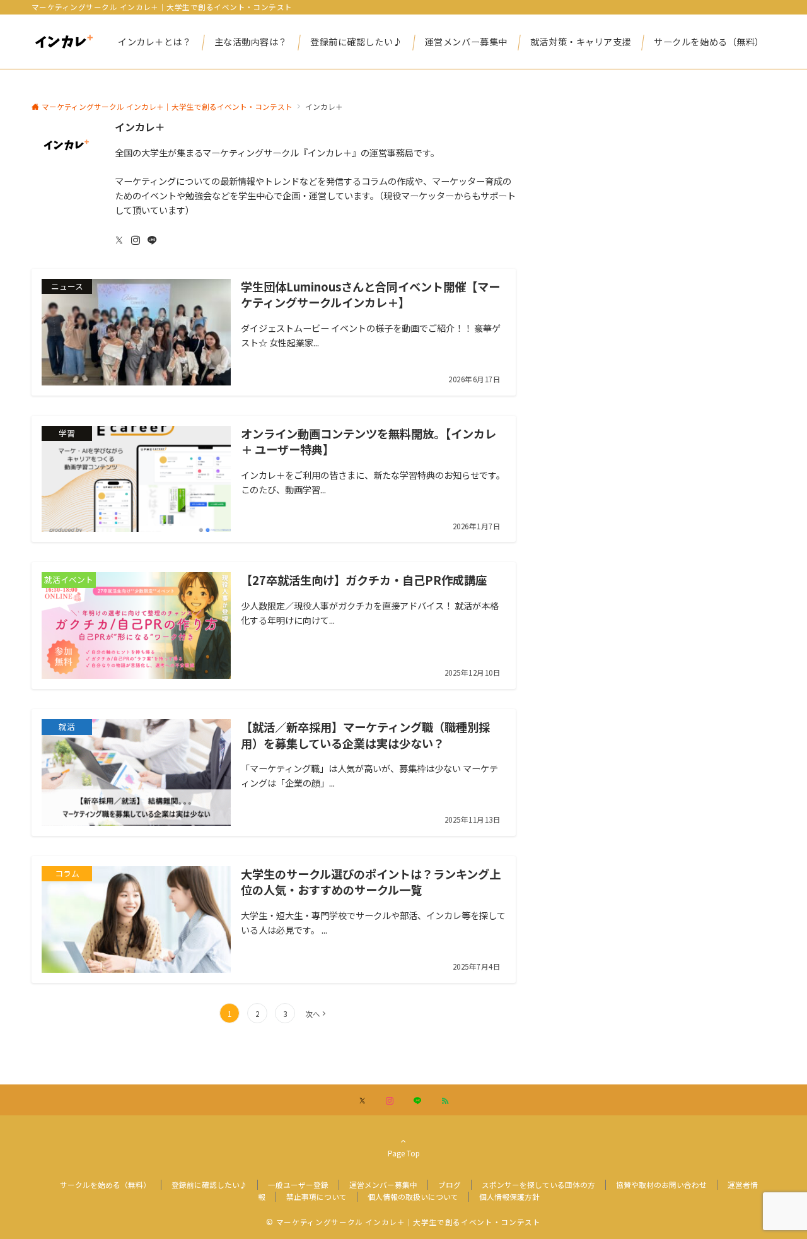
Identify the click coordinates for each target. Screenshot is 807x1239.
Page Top (404, 1153)
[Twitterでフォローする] (119, 240)
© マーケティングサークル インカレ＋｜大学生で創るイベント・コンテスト (403, 1222)
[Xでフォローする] (362, 1101)
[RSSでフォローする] (445, 1101)
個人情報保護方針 (509, 1197)
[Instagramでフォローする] (135, 240)
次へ (312, 1014)
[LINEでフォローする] (152, 240)
